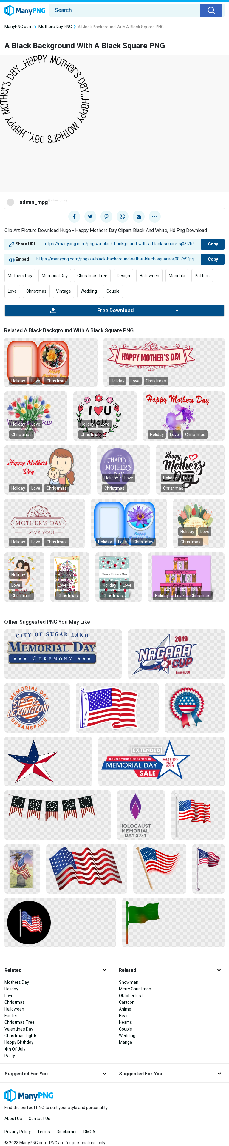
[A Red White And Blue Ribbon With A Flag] (195, 707)
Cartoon (126, 1002)
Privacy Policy (17, 1131)
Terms (43, 1131)
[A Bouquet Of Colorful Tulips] (35, 415)
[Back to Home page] (24, 11)
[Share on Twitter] (90, 217)
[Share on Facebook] (74, 217)
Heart (124, 1015)
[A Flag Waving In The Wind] (86, 868)
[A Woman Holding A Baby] (47, 469)
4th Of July (14, 1049)
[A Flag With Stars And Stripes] (57, 806)
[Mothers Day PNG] (51, 362)
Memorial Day (55, 275)
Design (123, 275)
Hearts (125, 1022)
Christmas (36, 291)
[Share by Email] (139, 217)
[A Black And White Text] (190, 469)
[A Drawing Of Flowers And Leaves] (105, 415)
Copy (213, 244)
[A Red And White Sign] (164, 355)
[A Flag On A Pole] (198, 814)
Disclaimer (67, 1131)
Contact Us (39, 1118)
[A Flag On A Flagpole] (208, 868)
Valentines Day (18, 1029)
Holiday (18, 381)
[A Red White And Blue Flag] (117, 707)
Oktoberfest (131, 995)
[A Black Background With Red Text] (44, 523)
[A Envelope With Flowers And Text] (199, 523)
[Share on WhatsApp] (123, 217)
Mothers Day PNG (55, 26)
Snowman (128, 982)
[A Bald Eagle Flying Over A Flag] (22, 868)
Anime (125, 1009)
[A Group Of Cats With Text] (186, 576)
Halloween (149, 275)
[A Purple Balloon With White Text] (123, 469)
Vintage (63, 291)
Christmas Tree (92, 275)
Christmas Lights (21, 1035)
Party (9, 1055)
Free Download (115, 310)
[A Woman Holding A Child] (184, 415)
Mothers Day (20, 275)
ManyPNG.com (18, 26)
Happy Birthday (18, 1042)
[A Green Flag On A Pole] (173, 922)
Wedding (89, 291)
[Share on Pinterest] (106, 217)
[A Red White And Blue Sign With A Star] (161, 759)
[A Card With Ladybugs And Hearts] (118, 576)
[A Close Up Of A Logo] (63, 647)
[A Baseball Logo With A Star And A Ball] (176, 653)
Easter (10, 1015)
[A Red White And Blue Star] (48, 761)
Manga (125, 1042)
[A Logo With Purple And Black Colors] (141, 814)
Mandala (177, 275)
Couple (113, 291)
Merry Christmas (135, 988)
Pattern (202, 275)
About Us (13, 1118)
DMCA (89, 1131)
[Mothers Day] (129, 523)
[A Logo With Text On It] (37, 707)
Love (12, 291)
